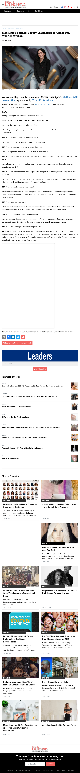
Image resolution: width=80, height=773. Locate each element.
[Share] (9, 337)
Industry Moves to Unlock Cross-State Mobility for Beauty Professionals (18, 639)
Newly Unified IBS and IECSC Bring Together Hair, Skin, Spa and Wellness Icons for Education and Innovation (57, 645)
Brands (4, 383)
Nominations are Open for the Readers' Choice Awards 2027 (24, 438)
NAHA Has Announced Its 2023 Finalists (16, 407)
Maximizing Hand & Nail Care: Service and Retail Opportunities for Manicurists (20, 728)
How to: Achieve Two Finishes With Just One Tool (58, 548)
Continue (50, 764)
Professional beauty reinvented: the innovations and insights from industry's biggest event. (19, 602)
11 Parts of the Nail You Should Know (15, 417)
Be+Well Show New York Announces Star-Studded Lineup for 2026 (58, 637)
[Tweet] (18, 337)
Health (3, 414)
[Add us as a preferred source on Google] (23, 337)
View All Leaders (40, 369)
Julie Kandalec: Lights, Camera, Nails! (59, 725)
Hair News (6, 632)
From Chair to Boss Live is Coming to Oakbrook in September (20, 505)
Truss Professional (42, 100)
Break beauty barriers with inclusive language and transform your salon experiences (17, 690)
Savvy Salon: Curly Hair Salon (55, 682)
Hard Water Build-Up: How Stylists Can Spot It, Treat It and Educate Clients (29, 396)
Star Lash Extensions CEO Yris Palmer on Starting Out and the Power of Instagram (33, 386)
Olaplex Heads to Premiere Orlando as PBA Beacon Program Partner (59, 591)
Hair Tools (46, 543)
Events (4, 404)
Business (11, 29)
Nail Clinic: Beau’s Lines (10, 458)
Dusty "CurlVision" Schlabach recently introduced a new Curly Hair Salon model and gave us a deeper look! (58, 688)
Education (19, 29)
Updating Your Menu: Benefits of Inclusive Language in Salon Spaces (19, 683)
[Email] (4, 337)
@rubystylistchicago (43, 104)
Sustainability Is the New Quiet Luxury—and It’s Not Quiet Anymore (59, 505)
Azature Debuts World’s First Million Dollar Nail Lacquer (22, 448)
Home (4, 29)
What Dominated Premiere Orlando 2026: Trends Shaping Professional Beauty (31, 427)
